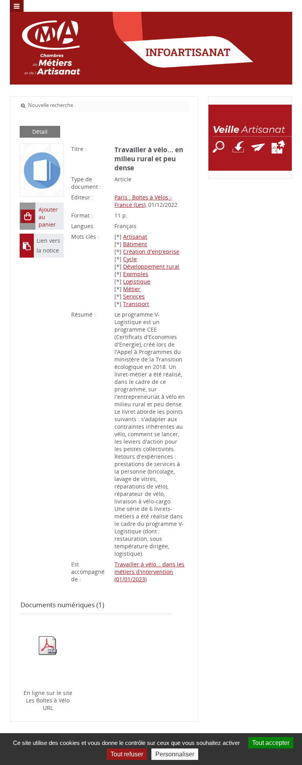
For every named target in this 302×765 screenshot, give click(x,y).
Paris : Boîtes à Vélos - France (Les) (143, 201)
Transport (136, 304)
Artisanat (135, 236)
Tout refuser (126, 754)
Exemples (135, 274)
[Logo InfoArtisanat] (250, 138)
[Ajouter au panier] (27, 216)
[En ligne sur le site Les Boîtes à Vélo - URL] (48, 645)
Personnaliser (174, 754)
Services (134, 296)
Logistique (136, 281)
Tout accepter (270, 742)
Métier (131, 289)
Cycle (130, 259)
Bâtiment (135, 244)
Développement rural (151, 266)
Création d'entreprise (151, 251)
